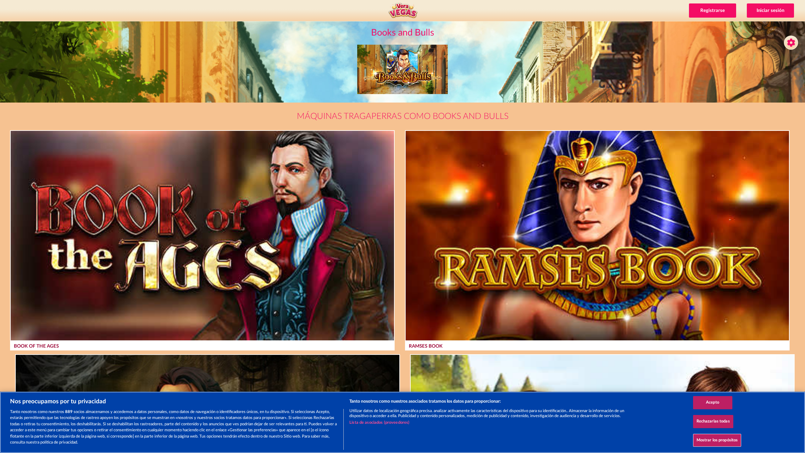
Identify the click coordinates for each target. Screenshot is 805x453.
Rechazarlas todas (713, 421)
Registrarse (712, 10)
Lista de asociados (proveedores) (379, 423)
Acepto (712, 403)
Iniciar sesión (770, 10)
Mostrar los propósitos (717, 440)
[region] (402, 422)
